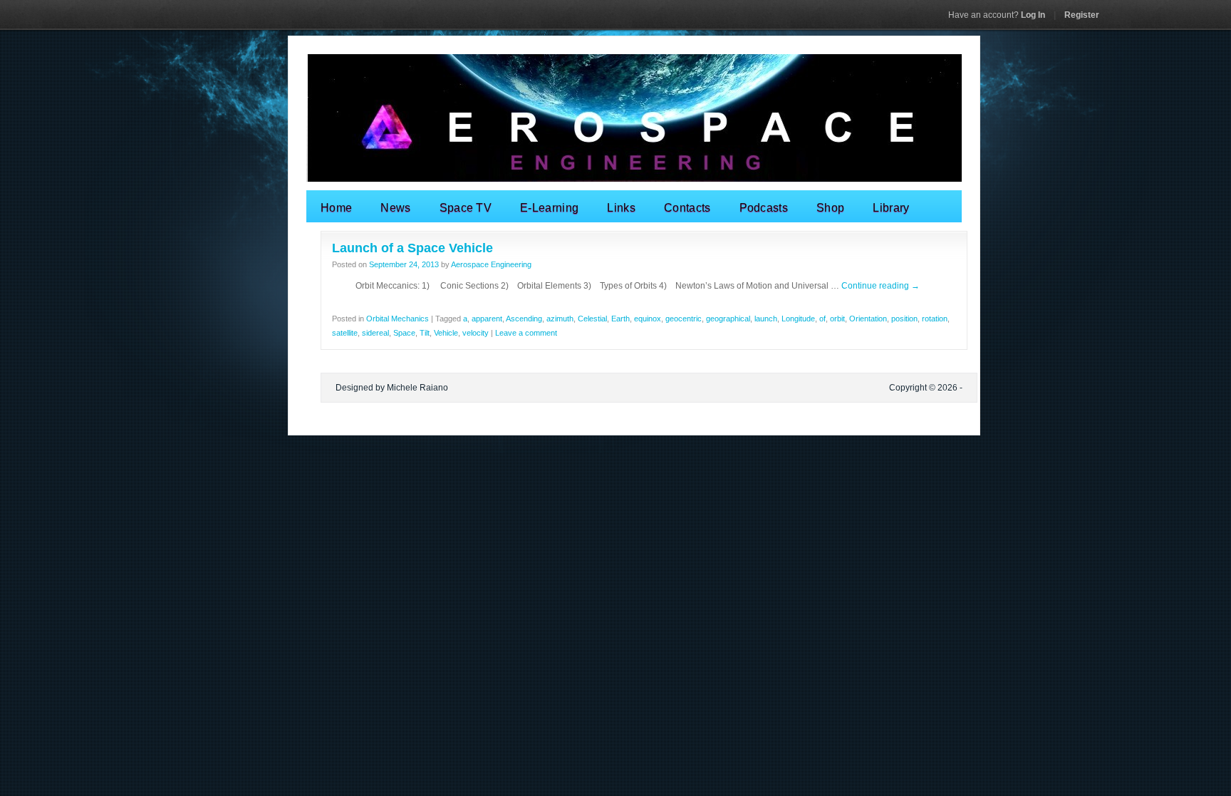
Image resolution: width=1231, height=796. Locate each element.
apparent (487, 318)
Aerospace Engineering (491, 264)
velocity (475, 333)
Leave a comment (526, 333)
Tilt (425, 333)
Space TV (466, 208)
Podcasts (764, 208)
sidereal (375, 333)
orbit (837, 318)
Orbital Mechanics (397, 318)
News (395, 208)
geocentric (683, 318)
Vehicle (446, 333)
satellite (345, 333)
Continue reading (880, 286)
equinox (647, 318)
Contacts (687, 208)
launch (765, 318)
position (904, 318)
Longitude (798, 318)
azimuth (559, 318)
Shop (830, 208)
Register (1081, 15)
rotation (934, 318)
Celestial (592, 318)
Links (621, 208)
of (822, 318)
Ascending (524, 318)
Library (891, 208)
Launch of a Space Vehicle (412, 248)
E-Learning (549, 208)
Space (404, 333)
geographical (728, 318)
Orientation (868, 318)
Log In (996, 15)
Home (336, 208)
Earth (620, 318)
